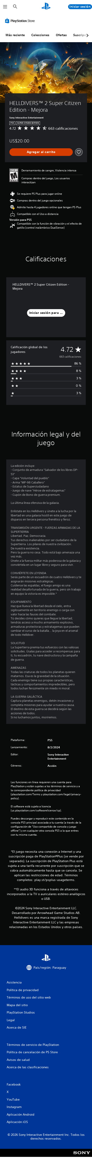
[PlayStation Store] (21, 20)
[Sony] (82, 1156)
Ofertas (61, 35)
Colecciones (40, 35)
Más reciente (15, 35)
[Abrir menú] (5, 6)
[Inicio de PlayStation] (46, 6)
